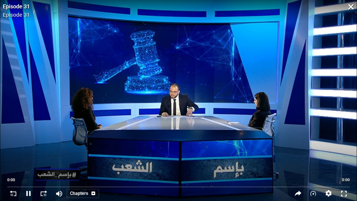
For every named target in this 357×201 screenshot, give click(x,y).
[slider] (178, 184)
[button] (328, 193)
